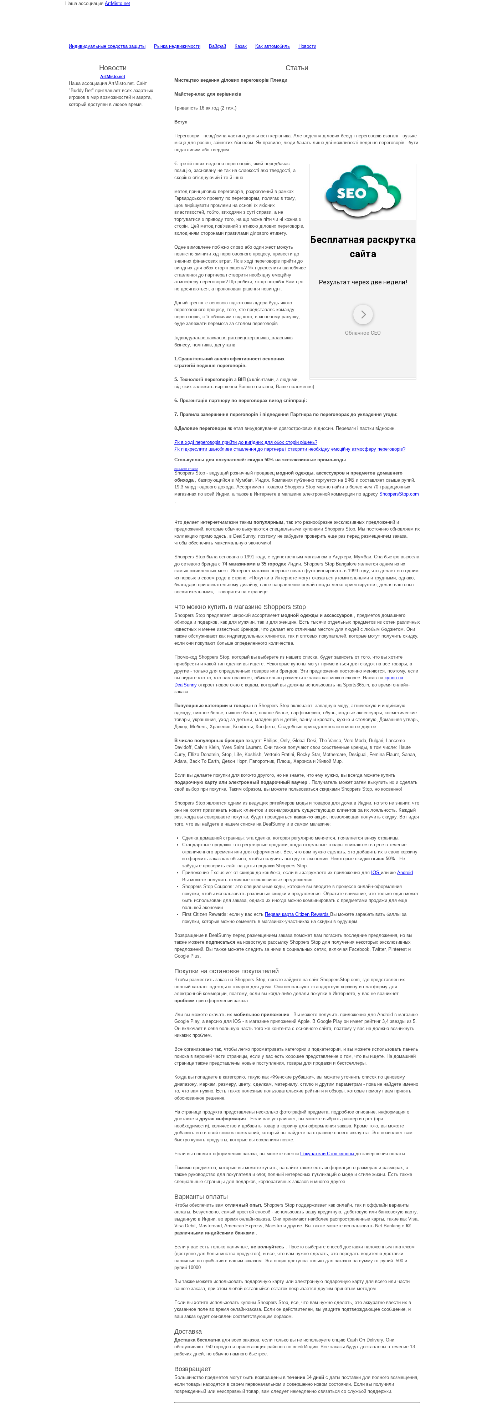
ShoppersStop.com (399, 494)
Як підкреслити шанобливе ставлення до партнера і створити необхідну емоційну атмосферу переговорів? (289, 449)
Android (405, 872)
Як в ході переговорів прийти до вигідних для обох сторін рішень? (245, 442)
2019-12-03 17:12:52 (186, 469)
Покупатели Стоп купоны (327, 1153)
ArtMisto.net (117, 3)
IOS (376, 872)
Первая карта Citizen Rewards (297, 914)
